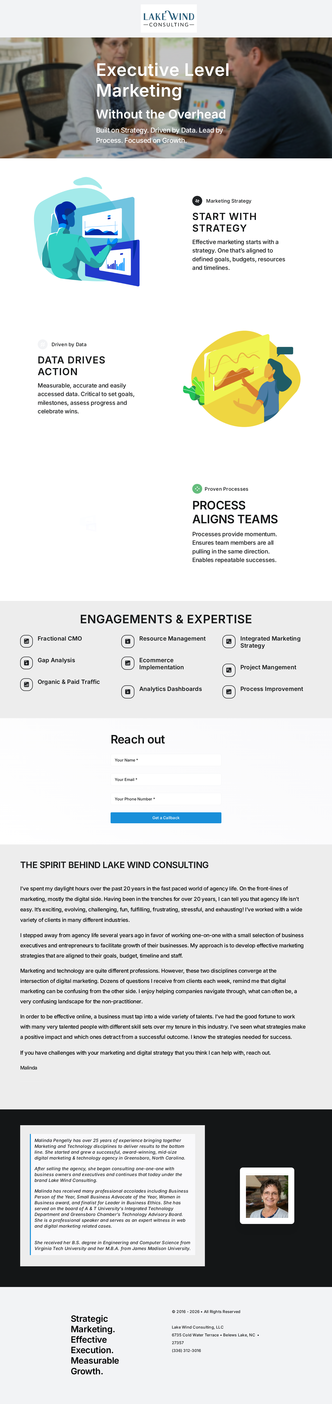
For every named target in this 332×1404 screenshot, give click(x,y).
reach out (257, 1053)
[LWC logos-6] (169, 6)
